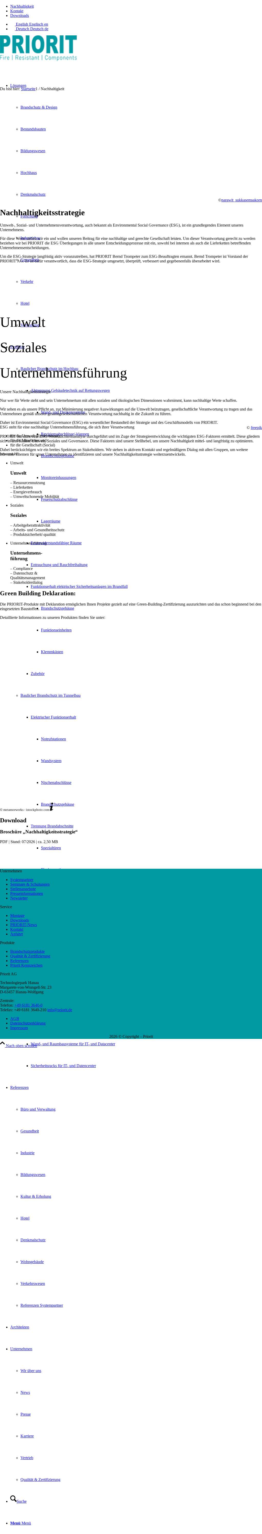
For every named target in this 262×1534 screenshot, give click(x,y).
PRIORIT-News (23, 925)
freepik (256, 427)
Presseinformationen (26, 893)
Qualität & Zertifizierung (30, 956)
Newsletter (19, 898)
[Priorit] (38, 59)
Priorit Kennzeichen (26, 965)
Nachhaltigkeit (22, 6)
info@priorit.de (59, 1010)
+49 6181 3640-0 (28, 1005)
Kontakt (16, 11)
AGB (14, 1018)
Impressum (19, 1028)
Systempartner (21, 879)
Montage (17, 915)
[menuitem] (136, 6)
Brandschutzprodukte (27, 951)
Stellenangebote (23, 889)
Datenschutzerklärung (28, 1023)
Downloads (19, 15)
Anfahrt (16, 934)
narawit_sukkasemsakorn (241, 200)
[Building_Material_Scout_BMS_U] (131, 651)
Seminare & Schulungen (30, 884)
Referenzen (19, 960)
